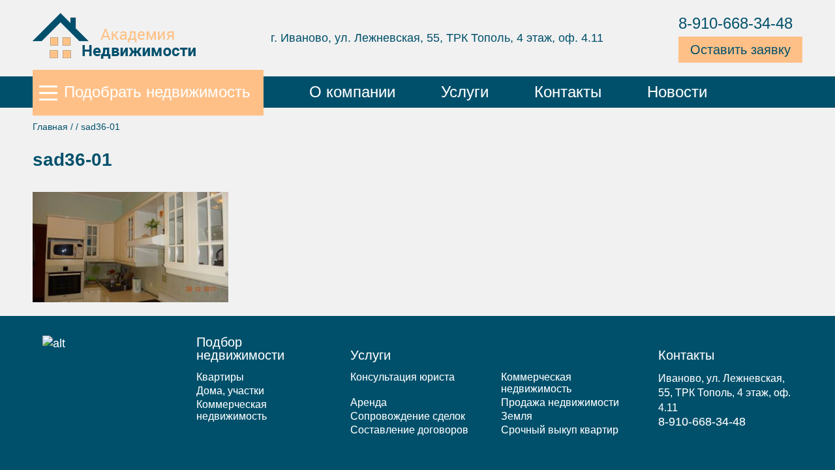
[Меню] (48, 92)
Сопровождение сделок (407, 416)
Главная (50, 126)
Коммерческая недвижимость (231, 410)
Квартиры (220, 377)
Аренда (368, 402)
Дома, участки (230, 390)
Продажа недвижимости (560, 402)
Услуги (465, 92)
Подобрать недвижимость (157, 92)
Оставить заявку (740, 49)
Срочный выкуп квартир (559, 429)
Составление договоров (409, 429)
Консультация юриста (402, 377)
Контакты (567, 92)
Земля (516, 416)
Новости (677, 92)
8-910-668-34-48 (735, 23)
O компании (352, 92)
